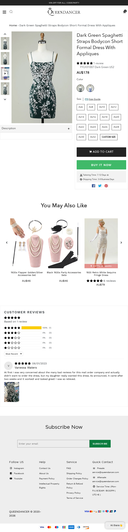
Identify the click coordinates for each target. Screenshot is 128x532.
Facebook (18, 473)
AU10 (102, 107)
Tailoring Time (89, 175)
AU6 (80, 107)
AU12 (113, 107)
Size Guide (94, 99)
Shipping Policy (74, 473)
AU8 (91, 107)
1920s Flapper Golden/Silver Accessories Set (27, 273)
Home (13, 25)
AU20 (116, 117)
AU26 (105, 127)
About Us (43, 473)
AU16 (93, 117)
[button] (85, 63)
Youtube (17, 478)
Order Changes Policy (77, 478)
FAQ (68, 468)
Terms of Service (74, 498)
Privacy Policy (73, 493)
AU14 (81, 117)
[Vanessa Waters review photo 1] (11, 392)
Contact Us (44, 468)
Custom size (109, 137)
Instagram (18, 468)
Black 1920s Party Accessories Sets (64, 273)
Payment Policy (46, 478)
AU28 (116, 127)
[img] (23, 363)
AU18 (105, 117)
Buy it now (101, 165)
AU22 (81, 127)
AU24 (93, 127)
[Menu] (5, 12)
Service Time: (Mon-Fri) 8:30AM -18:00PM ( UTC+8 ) (104, 490)
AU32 (93, 137)
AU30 (81, 137)
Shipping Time (90, 179)
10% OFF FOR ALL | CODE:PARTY (64, 3)
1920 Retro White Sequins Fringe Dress (101, 273)
